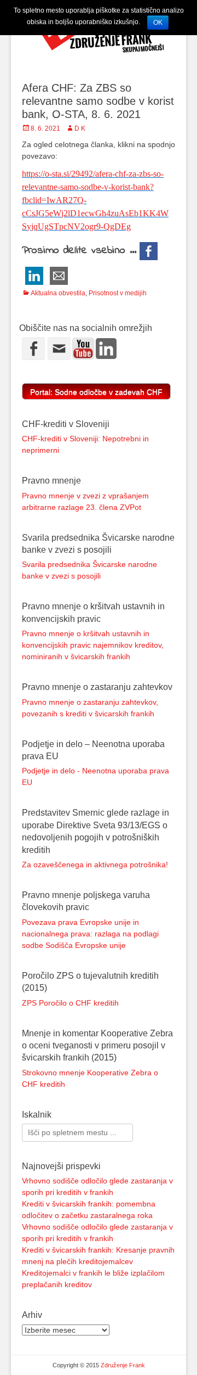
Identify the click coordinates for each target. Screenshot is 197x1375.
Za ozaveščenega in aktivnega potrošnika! (95, 864)
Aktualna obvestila (58, 293)
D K (79, 128)
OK (158, 22)
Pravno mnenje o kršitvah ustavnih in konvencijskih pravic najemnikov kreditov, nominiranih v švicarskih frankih (93, 645)
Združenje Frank (123, 1365)
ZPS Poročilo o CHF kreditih (70, 1002)
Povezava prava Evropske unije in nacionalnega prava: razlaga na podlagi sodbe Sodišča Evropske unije (90, 934)
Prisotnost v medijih (118, 293)
